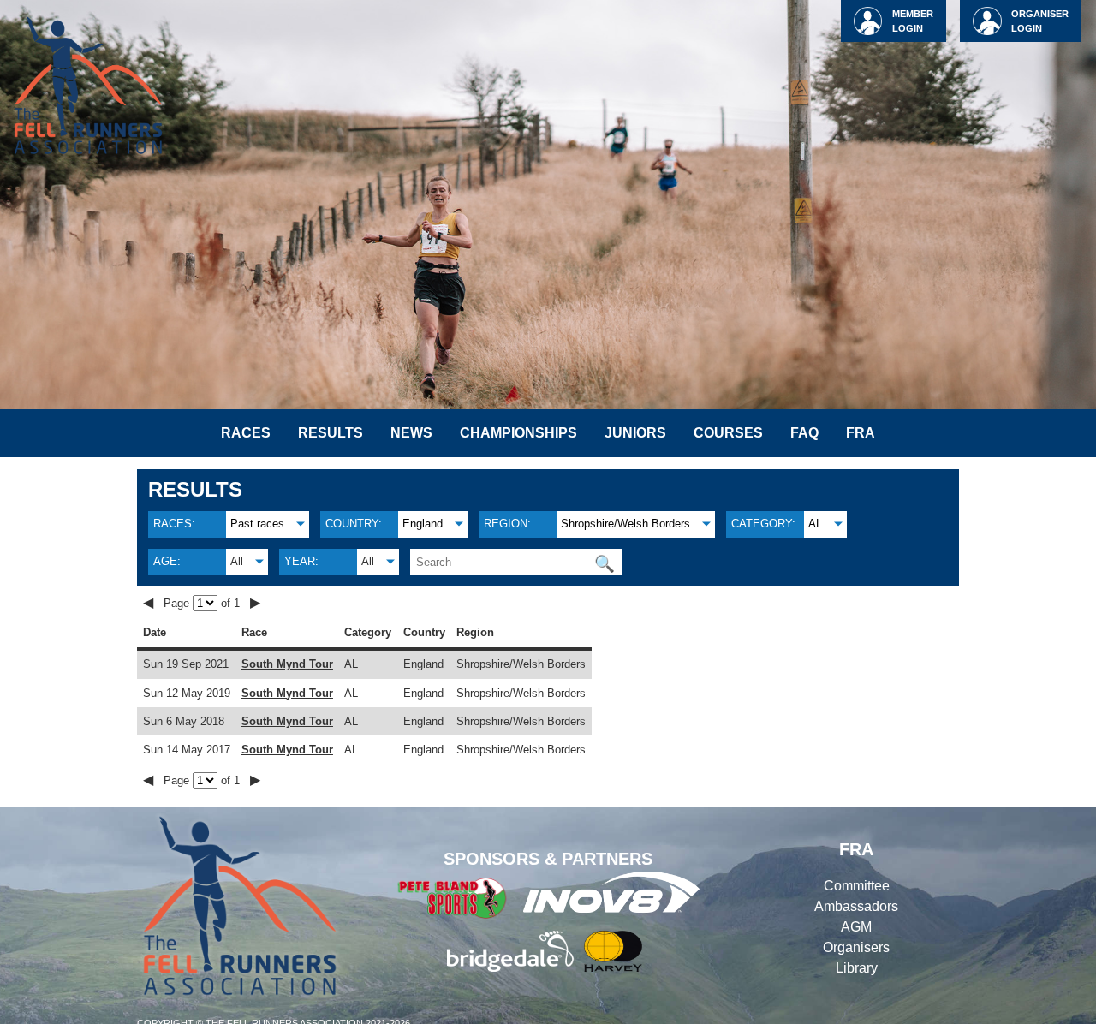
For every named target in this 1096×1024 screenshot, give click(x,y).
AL (815, 523)
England (422, 523)
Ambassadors (856, 906)
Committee (857, 885)
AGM (856, 927)
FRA (860, 433)
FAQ (804, 433)
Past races (257, 523)
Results (330, 433)
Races (246, 433)
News (411, 433)
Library (857, 968)
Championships (518, 433)
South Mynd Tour (287, 664)
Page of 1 (203, 603)
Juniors (635, 433)
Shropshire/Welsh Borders (625, 523)
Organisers (856, 947)
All (236, 561)
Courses (728, 433)
